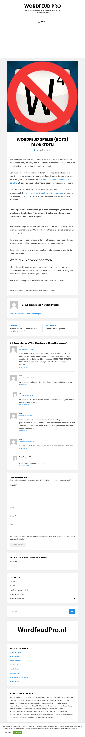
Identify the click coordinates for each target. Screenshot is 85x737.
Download (13, 582)
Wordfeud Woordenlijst (17, 598)
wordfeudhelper (29, 709)
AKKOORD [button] (18, 732)
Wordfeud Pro (42, 6)
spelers (52, 703)
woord (64, 703)
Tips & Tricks (14, 586)
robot (46, 290)
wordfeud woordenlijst (18, 717)
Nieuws (20, 290)
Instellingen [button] (7, 732)
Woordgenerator (15, 656)
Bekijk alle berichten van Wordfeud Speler (26, 314)
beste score (29, 697)
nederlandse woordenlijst (46, 700)
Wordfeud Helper (15, 652)
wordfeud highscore (56, 709)
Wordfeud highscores (17, 594)
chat (63, 697)
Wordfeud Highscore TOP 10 (19, 590)
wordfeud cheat (65, 706)
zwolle (50, 717)
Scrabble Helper (15, 673)
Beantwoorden (23, 367)
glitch (20, 700)
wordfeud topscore (61, 711)
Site (11, 525)
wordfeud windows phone (48, 714)
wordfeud (52, 290)
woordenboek (15, 706)
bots (42, 290)
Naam (12, 507)
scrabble (45, 703)
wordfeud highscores (17, 711)
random (21, 703)
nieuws (59, 700)
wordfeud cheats (16, 709)
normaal (66, 700)
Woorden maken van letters (19, 677)
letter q (33, 700)
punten (12, 703)
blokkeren (34, 290)
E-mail (13, 516)
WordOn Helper (15, 669)
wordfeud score (47, 711)
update (58, 703)
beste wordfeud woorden (44, 697)
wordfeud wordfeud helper (37, 717)
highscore (26, 700)
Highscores (13, 561)
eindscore (69, 697)
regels (27, 703)
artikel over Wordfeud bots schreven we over (45, 193)
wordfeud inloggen (33, 711)
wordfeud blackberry (36, 706)
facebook (13, 700)
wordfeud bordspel (52, 706)
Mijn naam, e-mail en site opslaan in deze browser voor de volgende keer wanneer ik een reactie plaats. (42, 537)
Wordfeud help (14, 681)
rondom (38, 703)
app (22, 697)
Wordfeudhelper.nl (16, 661)
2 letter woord (15, 697)
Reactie (13, 485)
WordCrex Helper (15, 665)
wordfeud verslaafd (30, 714)
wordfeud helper (42, 709)
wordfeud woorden (66, 714)
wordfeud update (16, 714)
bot (39, 290)
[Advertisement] (42, 38)
